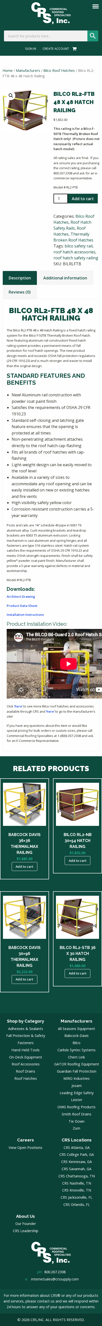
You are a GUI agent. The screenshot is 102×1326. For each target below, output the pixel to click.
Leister (76, 1099)
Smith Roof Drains (76, 1114)
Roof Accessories (26, 1064)
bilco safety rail (79, 246)
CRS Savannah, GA (76, 1168)
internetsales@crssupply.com (55, 1279)
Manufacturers (28, 70)
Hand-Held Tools (25, 1050)
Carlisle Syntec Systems (76, 1050)
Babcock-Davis (76, 1035)
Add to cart (83, 198)
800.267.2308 (55, 1272)
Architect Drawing (21, 596)
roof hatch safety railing (75, 258)
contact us (45, 1301)
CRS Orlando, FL (76, 1204)
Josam (77, 1085)
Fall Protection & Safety (25, 1035)
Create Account (56, 48)
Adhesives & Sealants (25, 1028)
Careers (25, 1139)
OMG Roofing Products (76, 1107)
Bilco (76, 1042)
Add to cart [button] (24, 866)
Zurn (76, 1128)
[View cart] (73, 48)
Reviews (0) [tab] (20, 292)
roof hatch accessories (74, 252)
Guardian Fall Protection (76, 1071)
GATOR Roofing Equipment (76, 1064)
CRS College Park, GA (76, 1154)
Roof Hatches (25, 1078)
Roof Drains (25, 1071)
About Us (25, 1216)
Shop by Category (25, 1021)
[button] (10, 95)
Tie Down (76, 1121)
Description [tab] (20, 278)
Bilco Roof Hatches (59, 70)
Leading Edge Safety (77, 1092)
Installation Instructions (25, 614)
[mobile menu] (95, 6)
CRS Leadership (25, 1230)
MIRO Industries (76, 1078)
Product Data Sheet (22, 605)
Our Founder (25, 1223)
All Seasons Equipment (76, 1028)
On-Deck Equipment (25, 1057)
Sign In (30, 48)
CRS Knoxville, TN (76, 1190)
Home (7, 70)
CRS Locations (77, 1139)
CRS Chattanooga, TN (76, 1176)
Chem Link (76, 1057)
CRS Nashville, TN (76, 1183)
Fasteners (26, 1042)
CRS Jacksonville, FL (76, 1197)
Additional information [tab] (65, 278)
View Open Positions (25, 1147)
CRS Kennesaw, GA (76, 1161)
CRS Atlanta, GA (77, 1147)
